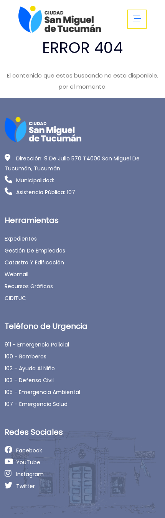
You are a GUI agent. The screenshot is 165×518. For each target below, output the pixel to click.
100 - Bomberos (25, 356)
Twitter (25, 486)
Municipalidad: (35, 180)
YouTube (28, 462)
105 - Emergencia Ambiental (42, 392)
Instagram (30, 474)
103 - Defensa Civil (29, 380)
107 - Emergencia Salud (36, 404)
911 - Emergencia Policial (37, 344)
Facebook (29, 450)
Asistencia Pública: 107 (45, 192)
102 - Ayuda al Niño (30, 368)
